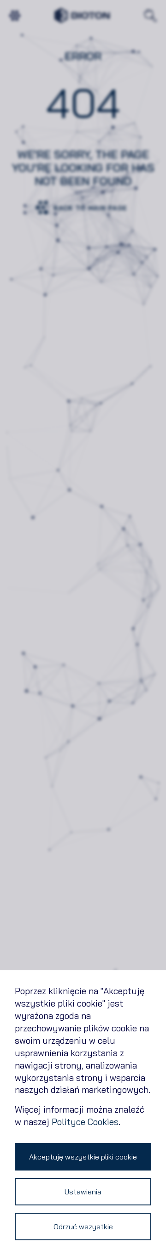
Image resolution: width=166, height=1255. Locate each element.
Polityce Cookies (85, 1121)
